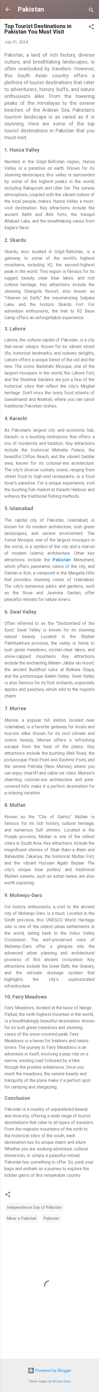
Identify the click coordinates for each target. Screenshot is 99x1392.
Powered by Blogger (53, 1370)
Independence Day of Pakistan (34, 1207)
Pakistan (31, 9)
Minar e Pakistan (22, 1218)
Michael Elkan (61, 1381)
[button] (91, 27)
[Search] (91, 11)
